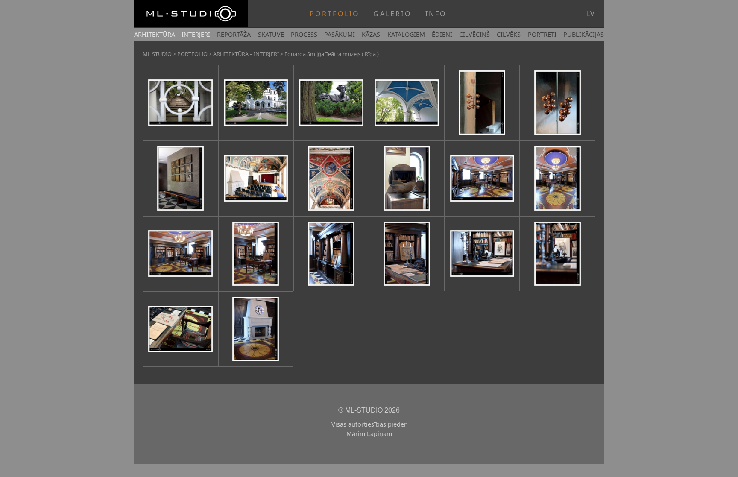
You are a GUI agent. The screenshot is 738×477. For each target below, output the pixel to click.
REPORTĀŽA (234, 34)
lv (590, 13)
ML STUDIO (157, 54)
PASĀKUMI (339, 34)
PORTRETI (542, 34)
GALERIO (392, 13)
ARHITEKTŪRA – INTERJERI (172, 34)
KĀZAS (371, 34)
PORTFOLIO (335, 13)
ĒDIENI (442, 34)
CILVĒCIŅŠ (474, 34)
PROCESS (304, 34)
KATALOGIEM (406, 34)
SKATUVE (271, 34)
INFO (436, 13)
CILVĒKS (509, 34)
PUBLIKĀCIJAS (583, 34)
